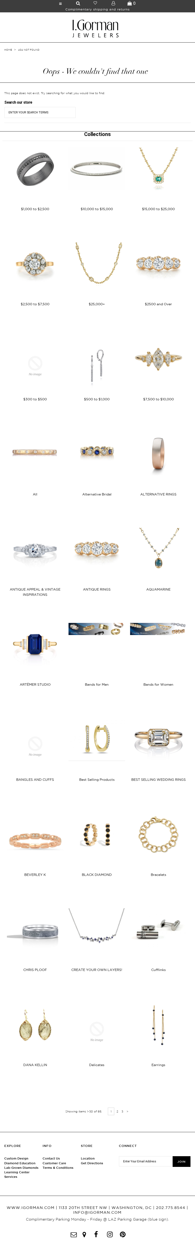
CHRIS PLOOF (35, 970)
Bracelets (158, 875)
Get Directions (92, 1163)
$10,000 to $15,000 (97, 209)
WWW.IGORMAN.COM (30, 1207)
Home (8, 50)
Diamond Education (19, 1163)
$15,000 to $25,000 (158, 209)
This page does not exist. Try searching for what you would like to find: (54, 93)
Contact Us (51, 1158)
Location (88, 1158)
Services (10, 1177)
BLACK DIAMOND (97, 875)
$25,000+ (97, 304)
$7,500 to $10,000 (158, 399)
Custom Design (16, 1158)
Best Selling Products (97, 779)
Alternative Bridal (97, 494)
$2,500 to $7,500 (35, 304)
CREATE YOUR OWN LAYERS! (96, 970)
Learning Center (16, 1172)
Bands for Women (158, 684)
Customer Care (54, 1163)
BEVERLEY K (35, 875)
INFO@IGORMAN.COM (97, 1212)
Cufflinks (158, 970)
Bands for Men (97, 684)
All (35, 494)
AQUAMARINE (158, 589)
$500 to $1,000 (97, 399)
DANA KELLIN (35, 1065)
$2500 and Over (158, 304)
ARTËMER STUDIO (35, 684)
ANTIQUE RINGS (97, 589)
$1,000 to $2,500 (35, 209)
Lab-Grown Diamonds (21, 1168)
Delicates (96, 1065)
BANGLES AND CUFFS (35, 779)
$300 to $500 (35, 399)
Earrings (158, 1065)
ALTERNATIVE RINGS (158, 494)
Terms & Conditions (58, 1168)
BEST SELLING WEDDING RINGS (158, 779)
